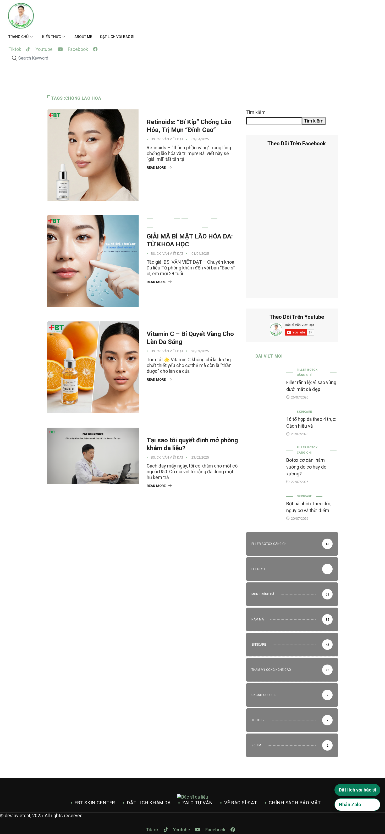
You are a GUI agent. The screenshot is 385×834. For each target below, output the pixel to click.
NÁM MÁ (163, 218)
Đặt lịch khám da (149, 802)
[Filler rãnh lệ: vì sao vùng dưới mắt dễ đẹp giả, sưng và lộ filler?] (263, 381)
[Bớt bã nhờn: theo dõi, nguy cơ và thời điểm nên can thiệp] (263, 506)
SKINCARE (164, 113)
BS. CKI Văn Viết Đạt (167, 139)
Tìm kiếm (256, 112)
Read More (156, 167)
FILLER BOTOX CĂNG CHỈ (307, 372)
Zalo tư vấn (197, 802)
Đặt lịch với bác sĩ (117, 37)
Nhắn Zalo (350, 804)
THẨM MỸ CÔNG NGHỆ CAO (177, 227)
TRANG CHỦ (18, 37)
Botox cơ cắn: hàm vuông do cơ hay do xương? (306, 466)
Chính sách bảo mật (295, 802)
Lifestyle (165, 431)
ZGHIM (200, 431)
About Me (83, 37)
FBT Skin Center (95, 802)
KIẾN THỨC (51, 37)
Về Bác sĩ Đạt (240, 802)
